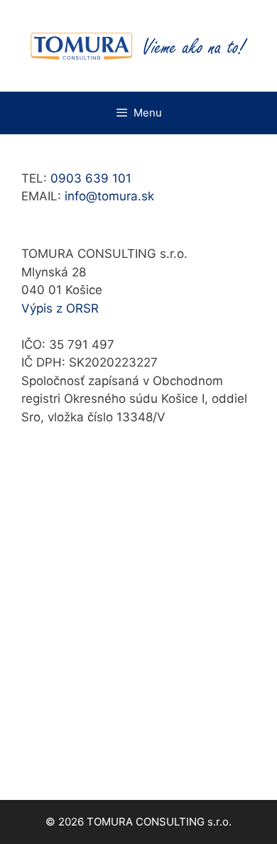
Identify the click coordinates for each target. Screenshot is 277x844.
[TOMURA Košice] (138, 45)
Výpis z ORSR (60, 308)
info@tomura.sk (109, 196)
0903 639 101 (90, 178)
